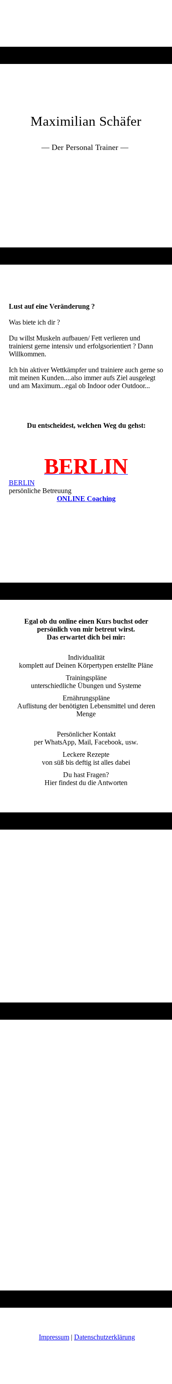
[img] (86, 23)
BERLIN (22, 482)
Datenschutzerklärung (104, 1337)
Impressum (54, 1337)
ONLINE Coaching (86, 498)
